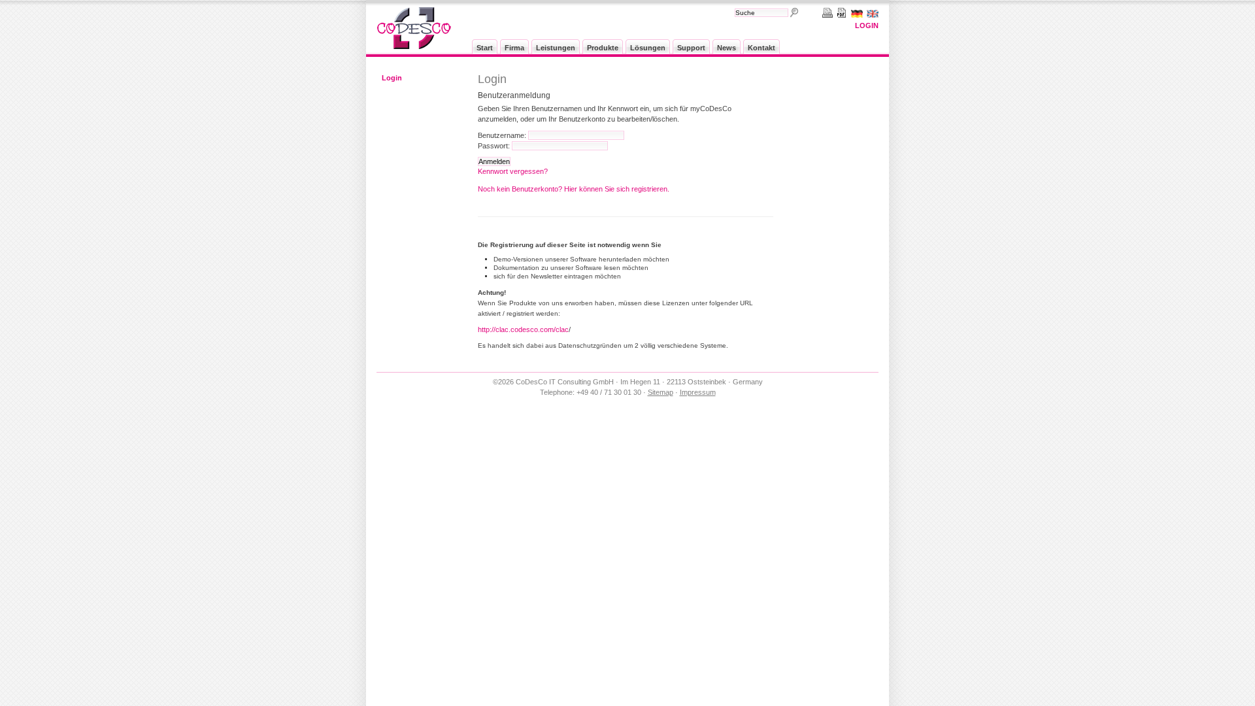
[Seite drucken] (825, 12)
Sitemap (660, 392)
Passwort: (494, 146)
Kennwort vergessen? (513, 171)
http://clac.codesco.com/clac (523, 329)
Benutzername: (502, 135)
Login (866, 25)
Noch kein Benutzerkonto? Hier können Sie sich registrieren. (573, 189)
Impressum (698, 392)
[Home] (414, 46)
